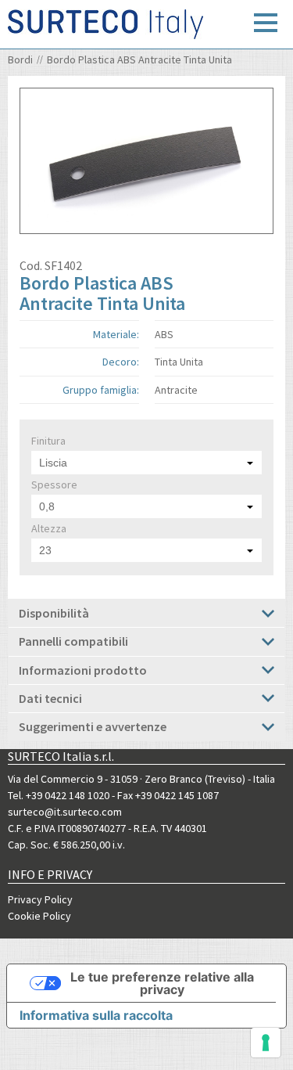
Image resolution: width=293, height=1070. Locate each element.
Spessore (54, 484)
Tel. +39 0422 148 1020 (58, 795)
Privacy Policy (40, 899)
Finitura (48, 441)
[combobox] (146, 462)
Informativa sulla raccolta (96, 1015)
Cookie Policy (39, 916)
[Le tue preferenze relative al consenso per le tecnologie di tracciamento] (265, 1042)
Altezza (48, 528)
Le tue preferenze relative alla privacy (162, 983)
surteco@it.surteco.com (65, 812)
